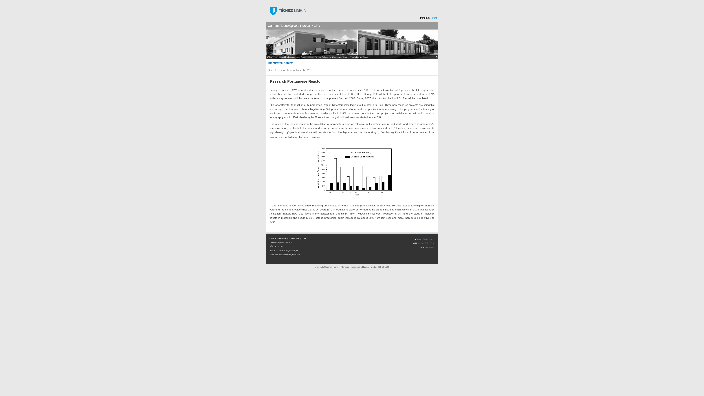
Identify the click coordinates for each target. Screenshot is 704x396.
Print (434, 18)
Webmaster (428, 239)
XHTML (421, 243)
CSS (432, 243)
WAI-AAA (429, 247)
